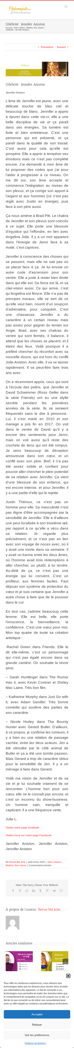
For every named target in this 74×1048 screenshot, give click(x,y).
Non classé (20, 865)
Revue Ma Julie (17, 862)
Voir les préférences (37, 1035)
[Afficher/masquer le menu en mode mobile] (66, 6)
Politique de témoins (35, 1043)
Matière (9, 865)
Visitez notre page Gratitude (22, 827)
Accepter (37, 1014)
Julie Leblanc (54, 862)
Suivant (61, 47)
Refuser (37, 1024)
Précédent (47, 47)
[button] (68, 976)
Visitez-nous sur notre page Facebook (28, 835)
